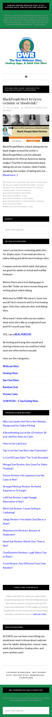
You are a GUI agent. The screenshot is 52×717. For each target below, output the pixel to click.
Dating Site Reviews (36, 182)
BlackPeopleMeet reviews (17, 193)
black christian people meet (21, 185)
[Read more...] (10, 174)
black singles (24, 190)
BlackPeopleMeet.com (14, 196)
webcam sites (39, 614)
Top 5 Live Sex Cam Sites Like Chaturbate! (25, 450)
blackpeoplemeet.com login (18, 198)
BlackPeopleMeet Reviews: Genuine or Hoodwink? (22, 101)
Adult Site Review (15, 182)
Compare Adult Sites (26, 51)
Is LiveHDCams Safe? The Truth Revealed (25, 457)
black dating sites (26, 188)
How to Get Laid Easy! (15, 443)
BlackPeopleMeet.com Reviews (19, 201)
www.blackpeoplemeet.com (18, 207)
